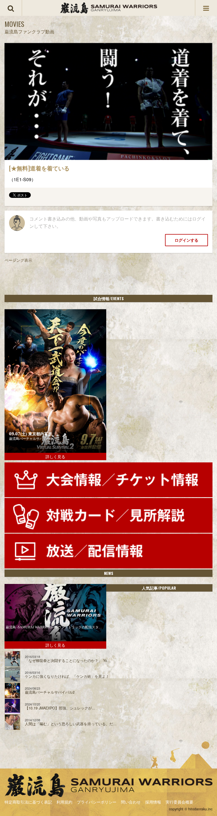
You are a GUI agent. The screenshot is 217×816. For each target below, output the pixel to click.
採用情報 (153, 802)
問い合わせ (131, 802)
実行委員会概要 (179, 802)
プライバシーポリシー (96, 802)
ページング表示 (18, 260)
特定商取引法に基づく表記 (28, 802)
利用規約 (64, 802)
